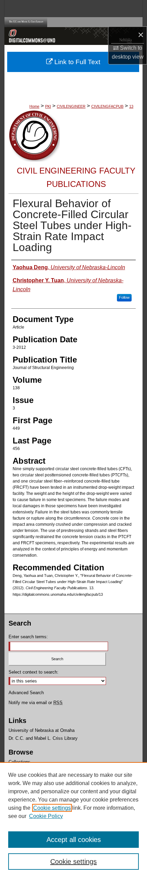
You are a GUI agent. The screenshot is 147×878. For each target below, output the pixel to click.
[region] (73, 820)
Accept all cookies (73, 839)
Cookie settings (52, 808)
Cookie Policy (46, 816)
